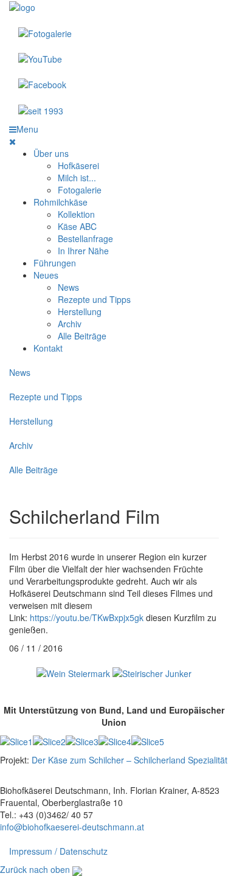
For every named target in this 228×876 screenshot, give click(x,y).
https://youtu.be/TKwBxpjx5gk (86, 617)
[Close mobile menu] (12, 141)
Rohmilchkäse (60, 202)
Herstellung (80, 311)
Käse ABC (77, 226)
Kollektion (76, 214)
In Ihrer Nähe (83, 251)
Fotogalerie (80, 190)
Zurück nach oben (35, 869)
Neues (45, 275)
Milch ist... (77, 178)
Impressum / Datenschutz (58, 851)
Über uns (51, 153)
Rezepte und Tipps (94, 299)
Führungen (54, 263)
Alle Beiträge (82, 336)
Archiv (69, 324)
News (68, 287)
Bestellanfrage (85, 238)
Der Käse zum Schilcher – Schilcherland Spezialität (129, 760)
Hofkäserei (78, 165)
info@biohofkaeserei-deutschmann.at (72, 827)
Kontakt (48, 348)
